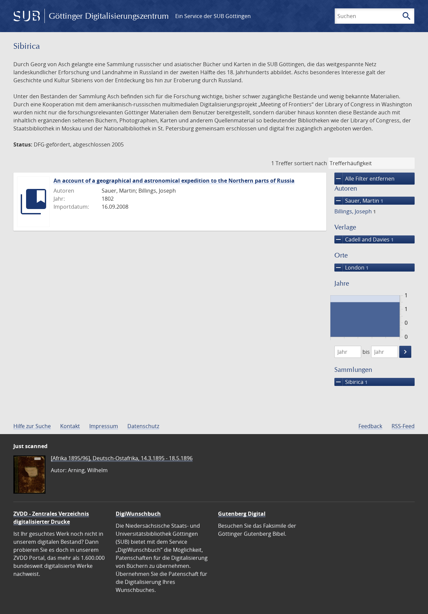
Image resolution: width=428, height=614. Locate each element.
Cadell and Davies (364, 239)
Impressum (103, 426)
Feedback (370, 426)
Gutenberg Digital (241, 513)
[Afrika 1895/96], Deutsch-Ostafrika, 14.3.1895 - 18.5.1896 (122, 458)
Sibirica (350, 382)
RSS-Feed (403, 426)
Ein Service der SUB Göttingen (213, 16)
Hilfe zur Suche (32, 426)
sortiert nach (310, 163)
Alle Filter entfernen (364, 179)
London (351, 268)
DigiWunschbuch (138, 513)
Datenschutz (143, 426)
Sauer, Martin (358, 201)
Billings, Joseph (355, 211)
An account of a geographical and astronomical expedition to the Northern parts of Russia (174, 180)
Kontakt (70, 426)
